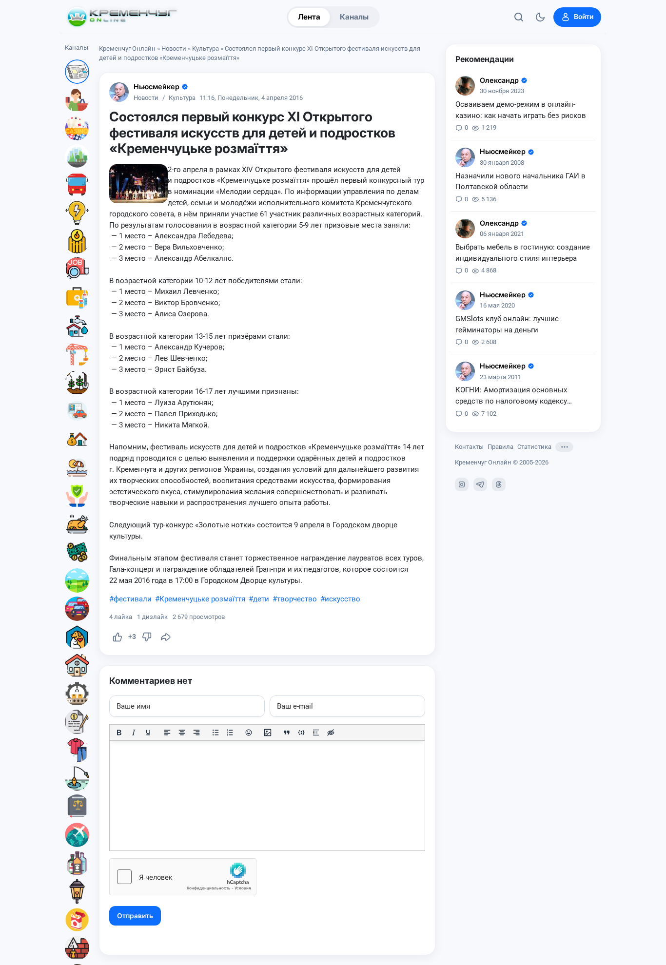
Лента (309, 16)
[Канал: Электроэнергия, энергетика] (77, 213)
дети (261, 599)
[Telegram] (480, 484)
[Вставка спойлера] (316, 732)
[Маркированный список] (215, 732)
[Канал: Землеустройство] (77, 580)
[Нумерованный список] (230, 732)
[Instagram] (462, 484)
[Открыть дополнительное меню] (564, 447)
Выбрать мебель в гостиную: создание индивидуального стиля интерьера (522, 253)
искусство (342, 599)
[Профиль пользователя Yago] (465, 86)
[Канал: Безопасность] (77, 495)
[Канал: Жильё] (77, 665)
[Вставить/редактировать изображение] (267, 732)
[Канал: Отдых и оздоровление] (77, 467)
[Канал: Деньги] (77, 552)
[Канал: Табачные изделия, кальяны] (77, 919)
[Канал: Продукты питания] (77, 524)
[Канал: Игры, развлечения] (77, 128)
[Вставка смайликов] (249, 732)
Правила (500, 446)
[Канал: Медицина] (77, 298)
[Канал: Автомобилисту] (77, 411)
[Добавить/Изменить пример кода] (301, 732)
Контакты (469, 446)
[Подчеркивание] (148, 732)
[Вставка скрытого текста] (330, 732)
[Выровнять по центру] (182, 732)
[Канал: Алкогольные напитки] (77, 863)
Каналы (354, 16)
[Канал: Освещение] (77, 891)
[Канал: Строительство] (77, 354)
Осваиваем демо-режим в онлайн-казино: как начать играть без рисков (520, 110)
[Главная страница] (122, 17)
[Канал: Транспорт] (77, 185)
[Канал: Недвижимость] (77, 439)
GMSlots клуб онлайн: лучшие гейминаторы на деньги (507, 324)
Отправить (135, 916)
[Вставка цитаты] (286, 732)
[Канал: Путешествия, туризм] (77, 835)
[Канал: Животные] (77, 637)
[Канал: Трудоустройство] (77, 269)
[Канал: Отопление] (77, 241)
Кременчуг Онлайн (127, 48)
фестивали (133, 599)
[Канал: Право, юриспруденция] (77, 806)
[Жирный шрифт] (119, 732)
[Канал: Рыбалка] (77, 778)
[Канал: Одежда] (77, 750)
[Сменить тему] (540, 17)
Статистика (534, 446)
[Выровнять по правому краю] (196, 732)
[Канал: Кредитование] (77, 722)
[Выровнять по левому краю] (167, 732)
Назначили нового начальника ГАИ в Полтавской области (520, 182)
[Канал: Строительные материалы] (77, 948)
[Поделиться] (165, 637)
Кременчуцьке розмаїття (202, 599)
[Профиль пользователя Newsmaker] (119, 92)
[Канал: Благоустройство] (77, 156)
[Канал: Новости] (77, 71)
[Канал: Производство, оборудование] (77, 693)
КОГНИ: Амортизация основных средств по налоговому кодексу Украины (511, 396)
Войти (583, 16)
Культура (205, 48)
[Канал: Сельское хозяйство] (77, 382)
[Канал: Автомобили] (77, 609)
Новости (173, 48)
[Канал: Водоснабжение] (77, 326)
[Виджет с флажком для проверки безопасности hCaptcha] (182, 876)
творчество (297, 599)
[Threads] (499, 484)
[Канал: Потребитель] (77, 100)
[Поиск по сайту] (518, 17)
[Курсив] (133, 732)
